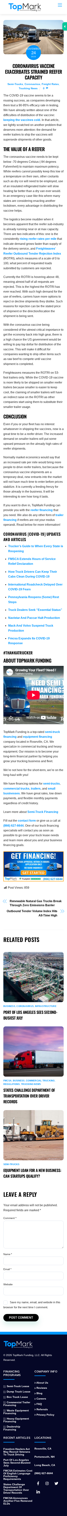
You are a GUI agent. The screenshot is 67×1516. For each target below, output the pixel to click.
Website (8, 1284)
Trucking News (28, 88)
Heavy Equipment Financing (16, 1420)
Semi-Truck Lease (17, 1386)
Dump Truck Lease (18, 1391)
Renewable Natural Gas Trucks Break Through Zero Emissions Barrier (36, 903)
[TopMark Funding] (25, 9)
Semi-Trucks (15, 84)
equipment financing (37, 736)
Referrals (42, 1409)
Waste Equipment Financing (16, 1412)
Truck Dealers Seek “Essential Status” (35, 609)
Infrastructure (45, 1006)
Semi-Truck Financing (42, 811)
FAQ (39, 1404)
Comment (9, 1218)
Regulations (11, 1084)
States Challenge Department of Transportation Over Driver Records (29, 1095)
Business (9, 1006)
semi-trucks (51, 783)
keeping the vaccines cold (21, 119)
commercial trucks (16, 788)
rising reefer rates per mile (38, 238)
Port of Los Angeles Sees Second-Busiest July (17, 1463)
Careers (41, 1398)
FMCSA (7, 1080)
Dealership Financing (11, 1428)
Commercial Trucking (40, 1080)
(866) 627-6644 (13, 825)
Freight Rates (50, 84)
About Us (42, 1382)
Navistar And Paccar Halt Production (34, 617)
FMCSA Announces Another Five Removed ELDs (17, 1501)
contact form (27, 820)
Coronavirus (32, 84)
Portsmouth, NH (44, 1456)
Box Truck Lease (17, 1397)
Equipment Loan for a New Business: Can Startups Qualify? (32, 1173)
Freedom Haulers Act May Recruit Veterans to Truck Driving (16, 1452)
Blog (39, 1393)
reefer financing (42, 510)
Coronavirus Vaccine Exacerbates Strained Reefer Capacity (33, 71)
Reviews (41, 1388)
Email (7, 1269)
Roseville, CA (42, 1448)
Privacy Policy (45, 1414)
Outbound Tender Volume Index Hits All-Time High (32, 913)
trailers (36, 788)
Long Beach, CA (44, 1465)
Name (7, 1254)
